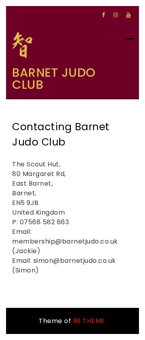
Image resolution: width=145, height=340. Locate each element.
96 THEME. (90, 321)
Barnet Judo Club (54, 78)
